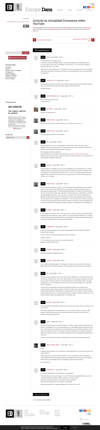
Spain (22, 21)
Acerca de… (90, 10)
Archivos (60, 10)
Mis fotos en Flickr (10, 77)
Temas (70, 10)
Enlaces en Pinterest (11, 75)
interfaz (49, 210)
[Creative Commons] (86, 423)
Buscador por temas (18, 58)
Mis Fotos (41, 410)
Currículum (57, 410)
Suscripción (57, 415)
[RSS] (93, 7)
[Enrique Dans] (14, 7)
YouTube (68, 27)
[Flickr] (91, 7)
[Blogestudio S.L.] (84, 419)
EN (90, 4)
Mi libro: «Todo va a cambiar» (13, 70)
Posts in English (9, 78)
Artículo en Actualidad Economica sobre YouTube (59, 22)
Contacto (80, 10)
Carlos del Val (51, 80)
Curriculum (8, 67)
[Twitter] (86, 7)
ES (93, 4)
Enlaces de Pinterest (29, 415)
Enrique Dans (50, 120)
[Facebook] (84, 7)
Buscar (25, 53)
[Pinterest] (89, 7)
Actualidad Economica (14, 21)
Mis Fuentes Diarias (44, 412)
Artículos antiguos (10, 74)
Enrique (38, 9)
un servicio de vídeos (80, 154)
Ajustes (74, 427)
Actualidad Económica (55, 29)
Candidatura (50, 226)
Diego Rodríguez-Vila (52, 96)
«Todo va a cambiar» (44, 414)
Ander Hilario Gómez (52, 345)
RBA (47, 142)
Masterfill (49, 109)
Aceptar (65, 427)
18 (27, 26)
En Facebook (8, 72)
